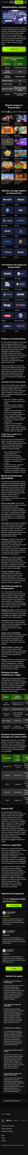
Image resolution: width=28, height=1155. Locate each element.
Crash (16, 111)
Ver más (14, 968)
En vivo (11, 112)
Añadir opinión (14, 905)
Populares (4, 111)
